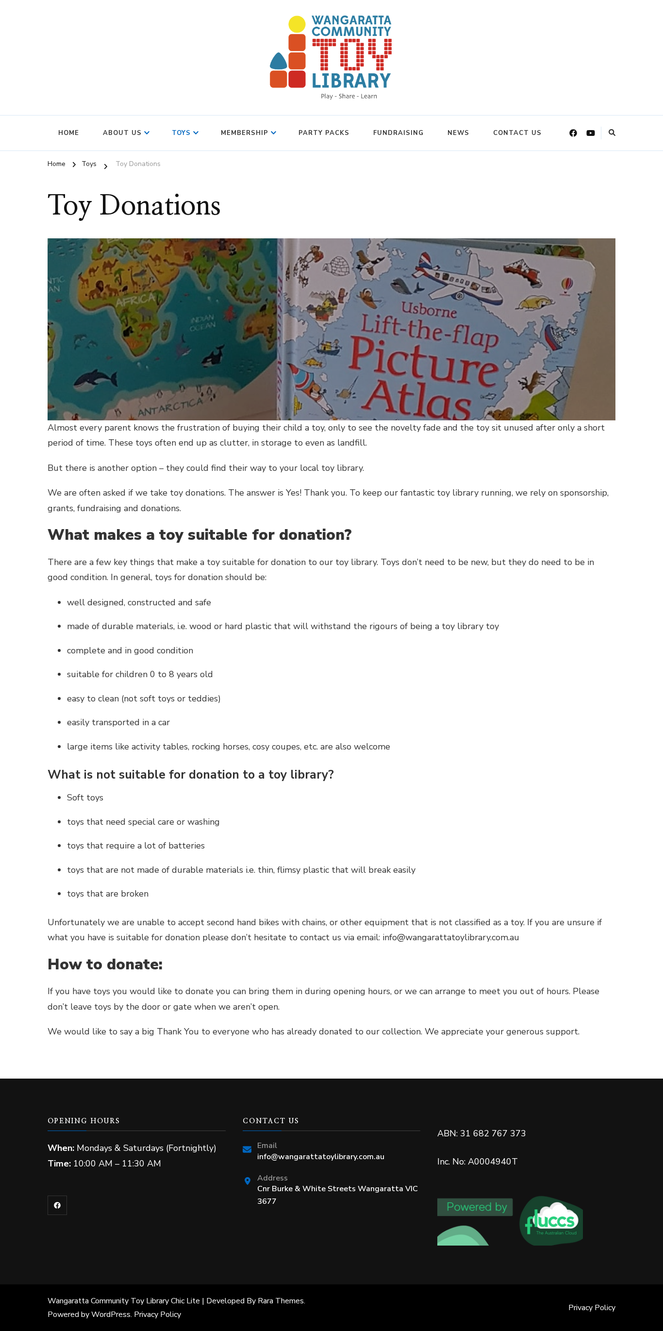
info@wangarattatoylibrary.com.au (320, 1156)
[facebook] (57, 1205)
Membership (244, 133)
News (458, 133)
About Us (122, 133)
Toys (181, 133)
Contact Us (517, 133)
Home (68, 133)
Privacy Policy (157, 1314)
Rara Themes (281, 1301)
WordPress (111, 1314)
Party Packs (323, 133)
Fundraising (398, 133)
